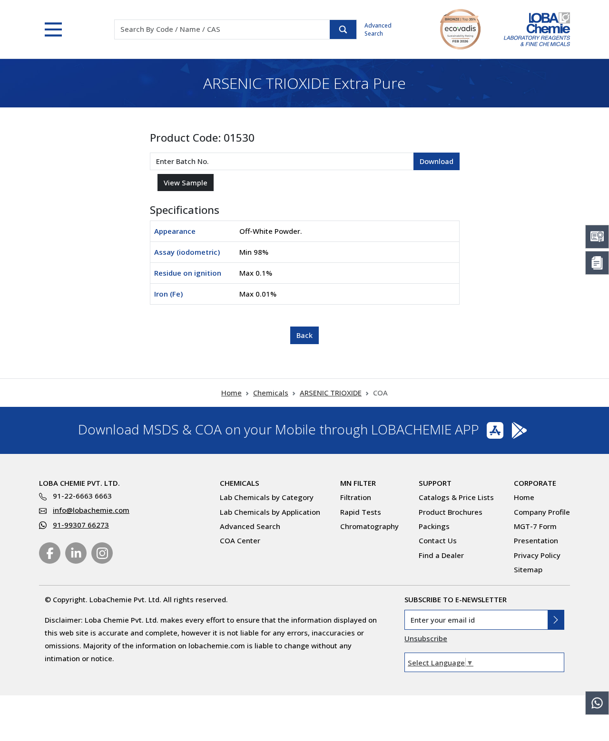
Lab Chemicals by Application (270, 512)
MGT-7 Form (535, 526)
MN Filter (358, 483)
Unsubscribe (425, 638)
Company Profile (542, 512)
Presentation (536, 540)
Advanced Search (378, 29)
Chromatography (369, 526)
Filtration (355, 497)
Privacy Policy (537, 555)
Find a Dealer (441, 555)
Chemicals (270, 392)
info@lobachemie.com (91, 510)
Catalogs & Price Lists (456, 497)
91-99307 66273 (81, 524)
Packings (434, 526)
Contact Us (438, 540)
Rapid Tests (360, 512)
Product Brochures (450, 512)
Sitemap (528, 569)
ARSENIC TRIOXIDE (331, 392)
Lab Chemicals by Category (267, 497)
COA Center (240, 540)
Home (231, 392)
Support (435, 483)
